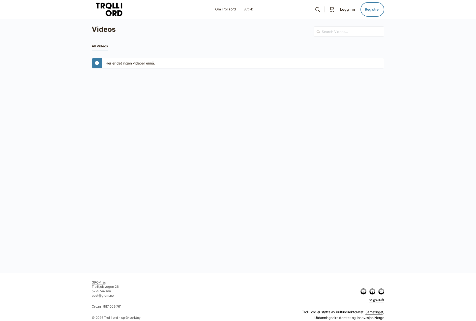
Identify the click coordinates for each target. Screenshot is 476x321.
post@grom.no (103, 295)
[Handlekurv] (332, 9)
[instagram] (381, 291)
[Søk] (318, 9)
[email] (363, 291)
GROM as (99, 282)
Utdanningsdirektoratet (332, 318)
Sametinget (374, 312)
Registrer (372, 9)
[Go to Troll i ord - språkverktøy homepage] (120, 9)
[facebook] (372, 291)
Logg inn (347, 9)
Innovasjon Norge (370, 318)
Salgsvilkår (376, 300)
